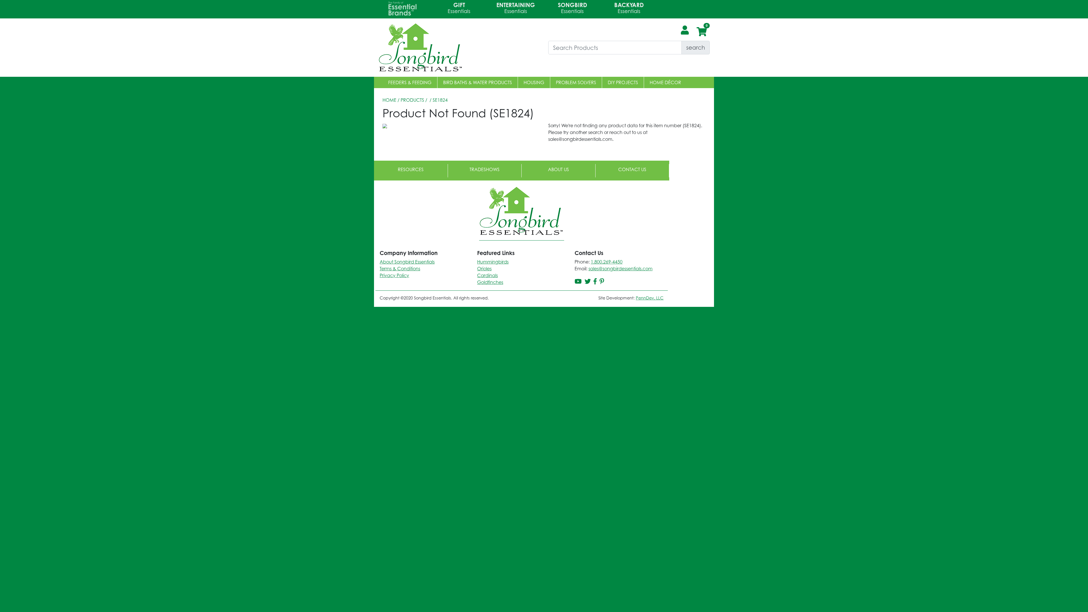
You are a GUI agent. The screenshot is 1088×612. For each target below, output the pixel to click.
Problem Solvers (576, 82)
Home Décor (665, 82)
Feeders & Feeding (410, 82)
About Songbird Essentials (407, 262)
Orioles (484, 268)
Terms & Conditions (400, 268)
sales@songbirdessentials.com (620, 268)
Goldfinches (490, 282)
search (695, 47)
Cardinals (487, 275)
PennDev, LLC (650, 298)
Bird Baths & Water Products (477, 82)
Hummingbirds (493, 262)
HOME (389, 100)
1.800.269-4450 (606, 262)
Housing (534, 82)
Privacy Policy (394, 275)
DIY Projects (623, 82)
